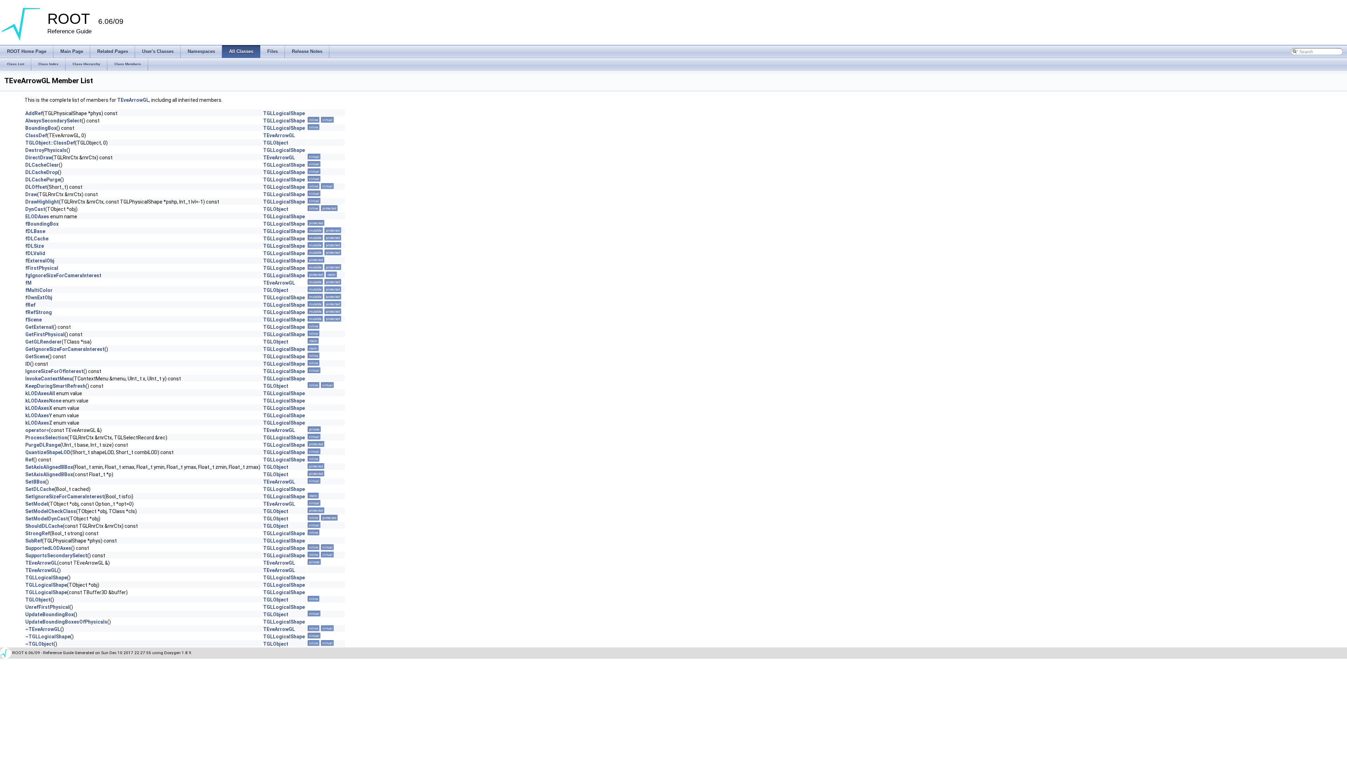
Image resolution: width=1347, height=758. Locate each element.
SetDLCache (39, 489)
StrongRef (37, 533)
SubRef (33, 541)
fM (28, 283)
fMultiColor (39, 290)
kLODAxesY (38, 415)
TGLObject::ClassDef (50, 143)
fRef (30, 305)
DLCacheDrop (41, 172)
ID (27, 364)
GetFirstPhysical (45, 334)
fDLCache (36, 238)
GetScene (36, 356)
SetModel (36, 504)
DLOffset (36, 187)
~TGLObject (39, 644)
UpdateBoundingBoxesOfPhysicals (66, 622)
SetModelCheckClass (50, 511)
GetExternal (39, 327)
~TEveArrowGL (42, 629)
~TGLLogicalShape (47, 636)
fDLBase (35, 231)
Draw (31, 194)
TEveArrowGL (133, 100)
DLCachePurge (42, 179)
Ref (29, 460)
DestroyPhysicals (46, 150)
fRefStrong (38, 312)
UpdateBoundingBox (49, 614)
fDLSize (34, 246)
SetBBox (35, 482)
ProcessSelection (46, 437)
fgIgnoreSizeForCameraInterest (63, 275)
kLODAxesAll (40, 393)
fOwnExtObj (38, 297)
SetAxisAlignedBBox (49, 467)
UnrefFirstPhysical (47, 607)
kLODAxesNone (43, 401)
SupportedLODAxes (48, 548)
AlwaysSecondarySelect (53, 121)
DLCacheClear (42, 165)
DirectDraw (38, 157)
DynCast (35, 209)
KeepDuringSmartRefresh (55, 386)
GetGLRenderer (43, 342)
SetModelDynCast (46, 518)
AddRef (34, 113)
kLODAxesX (38, 408)
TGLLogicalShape (284, 113)
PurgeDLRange (42, 445)
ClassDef (36, 135)
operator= (37, 430)
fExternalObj (39, 261)
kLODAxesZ (38, 423)
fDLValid (35, 253)
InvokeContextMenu (48, 378)
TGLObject (275, 143)
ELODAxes (37, 216)
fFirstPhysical (41, 268)
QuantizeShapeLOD (48, 452)
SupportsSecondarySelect (56, 555)
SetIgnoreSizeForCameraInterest (64, 496)
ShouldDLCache (44, 526)
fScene (33, 320)
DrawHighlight (42, 202)
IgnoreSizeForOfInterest (54, 371)
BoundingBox (40, 128)
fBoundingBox (42, 224)
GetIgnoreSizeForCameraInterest (65, 349)
